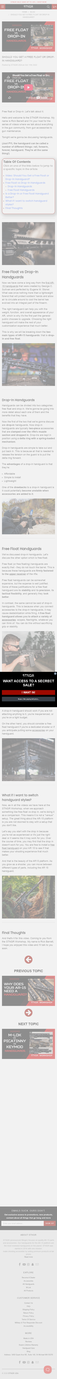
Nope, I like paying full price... (28, 699)
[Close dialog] (55, 674)
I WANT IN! (28, 692)
